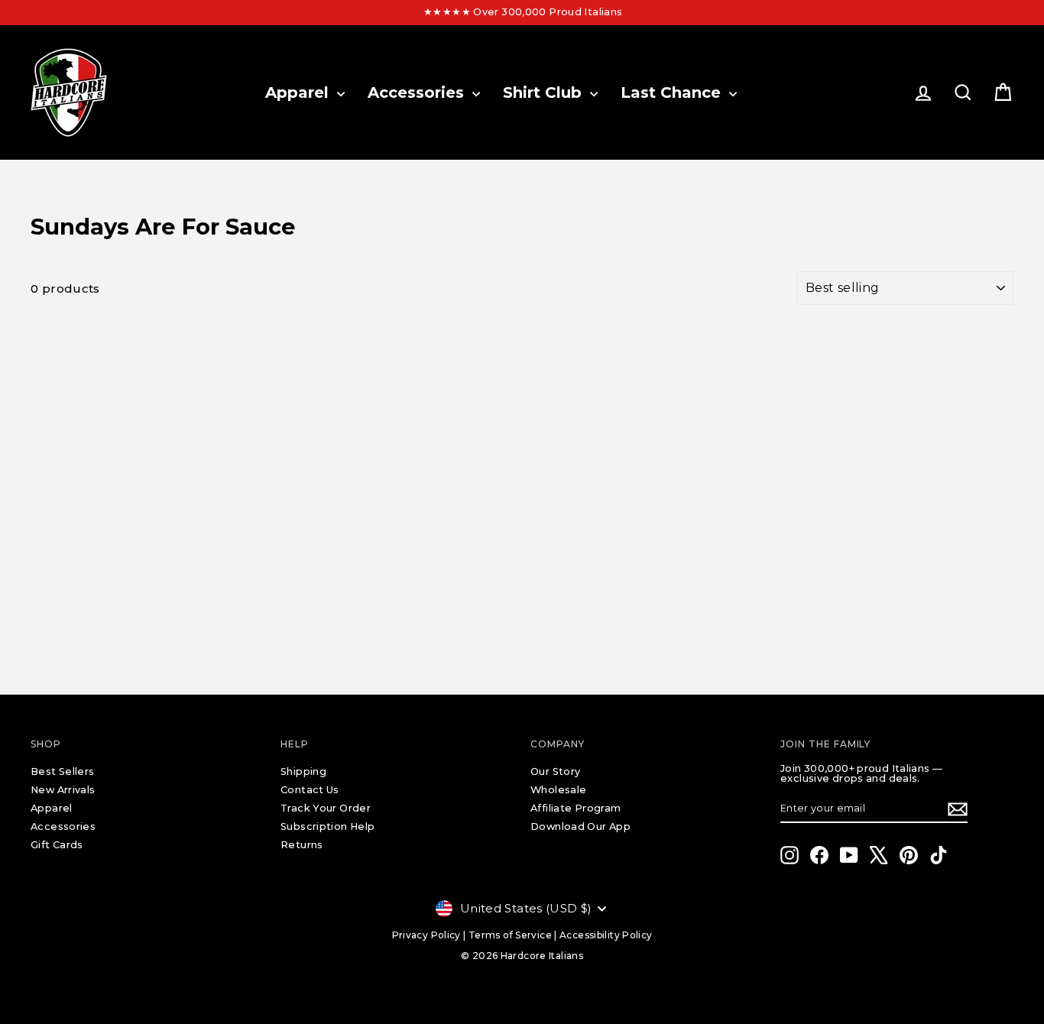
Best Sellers (63, 771)
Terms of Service (510, 935)
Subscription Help (327, 826)
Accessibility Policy (606, 935)
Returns (301, 845)
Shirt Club (544, 92)
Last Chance (673, 92)
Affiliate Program (575, 808)
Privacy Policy (426, 935)
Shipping (303, 771)
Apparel (299, 92)
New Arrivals (63, 790)
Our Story (555, 771)
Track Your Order (325, 808)
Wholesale (558, 790)
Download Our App (580, 826)
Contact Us (309, 790)
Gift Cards (57, 845)
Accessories (418, 92)
